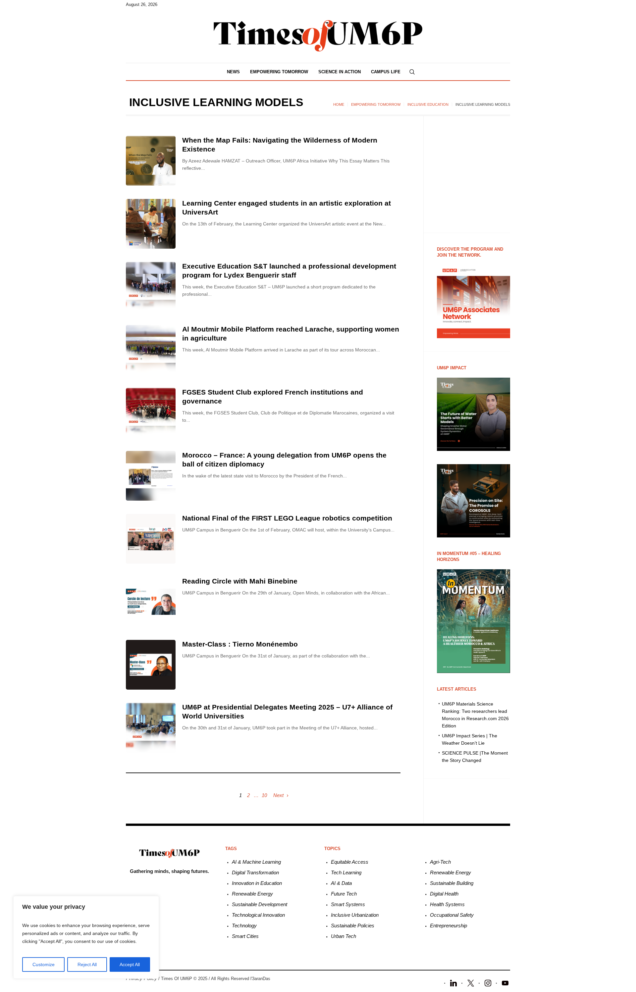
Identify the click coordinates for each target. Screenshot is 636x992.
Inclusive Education (428, 104)
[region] (86, 937)
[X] (470, 982)
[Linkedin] (453, 982)
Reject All (87, 964)
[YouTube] (505, 982)
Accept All (130, 964)
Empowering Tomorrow (375, 104)
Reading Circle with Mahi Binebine (239, 581)
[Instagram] (488, 982)
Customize (43, 964)
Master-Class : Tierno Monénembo (240, 644)
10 (264, 795)
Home (338, 104)
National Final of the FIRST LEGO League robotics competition (287, 518)
